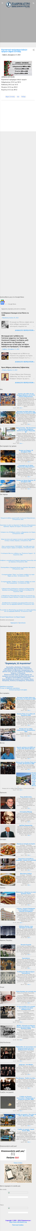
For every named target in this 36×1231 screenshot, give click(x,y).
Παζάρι (23, 96)
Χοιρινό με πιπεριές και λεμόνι (26, 843)
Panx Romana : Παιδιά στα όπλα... (26, 1078)
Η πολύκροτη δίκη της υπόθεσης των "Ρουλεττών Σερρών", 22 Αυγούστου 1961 (18, 554)
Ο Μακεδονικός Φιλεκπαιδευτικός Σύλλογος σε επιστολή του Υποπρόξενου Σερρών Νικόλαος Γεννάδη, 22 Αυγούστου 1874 (18, 596)
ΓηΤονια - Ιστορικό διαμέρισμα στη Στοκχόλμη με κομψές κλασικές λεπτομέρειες (26, 910)
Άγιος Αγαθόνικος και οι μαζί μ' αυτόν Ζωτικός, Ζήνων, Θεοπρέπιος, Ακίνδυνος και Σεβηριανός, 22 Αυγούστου (18, 679)
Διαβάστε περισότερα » (25, 330)
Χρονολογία (22, 623)
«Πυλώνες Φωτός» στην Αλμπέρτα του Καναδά (26, 927)
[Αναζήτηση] (34, 3)
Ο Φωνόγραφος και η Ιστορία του (26, 991)
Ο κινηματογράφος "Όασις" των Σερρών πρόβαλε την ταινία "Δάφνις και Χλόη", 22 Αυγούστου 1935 (18, 575)
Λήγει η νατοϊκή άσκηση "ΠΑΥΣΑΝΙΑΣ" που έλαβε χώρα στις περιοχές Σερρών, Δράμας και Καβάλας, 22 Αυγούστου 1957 (18, 547)
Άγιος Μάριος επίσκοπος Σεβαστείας (15, 367)
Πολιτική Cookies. (18, 1225)
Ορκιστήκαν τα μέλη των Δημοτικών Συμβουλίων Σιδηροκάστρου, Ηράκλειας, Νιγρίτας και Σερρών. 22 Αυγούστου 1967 (18, 525)
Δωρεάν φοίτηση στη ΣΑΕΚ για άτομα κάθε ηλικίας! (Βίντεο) (26, 748)
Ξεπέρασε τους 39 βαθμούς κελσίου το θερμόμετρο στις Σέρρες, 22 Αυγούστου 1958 (18, 532)
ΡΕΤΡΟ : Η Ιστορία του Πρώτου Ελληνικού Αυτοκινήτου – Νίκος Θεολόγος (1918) (26, 1027)
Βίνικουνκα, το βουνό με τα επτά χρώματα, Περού (26, 892)
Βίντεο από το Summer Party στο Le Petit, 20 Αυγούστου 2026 (26, 762)
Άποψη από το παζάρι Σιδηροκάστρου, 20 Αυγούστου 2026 (26, 730)
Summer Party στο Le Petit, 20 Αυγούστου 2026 (26, 714)
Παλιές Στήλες (18, 1163)
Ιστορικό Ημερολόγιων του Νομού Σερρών (12, 617)
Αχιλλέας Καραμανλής (25, 825)
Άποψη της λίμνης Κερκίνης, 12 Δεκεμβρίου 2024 (26, 481)
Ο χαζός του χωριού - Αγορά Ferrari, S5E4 (26, 1130)
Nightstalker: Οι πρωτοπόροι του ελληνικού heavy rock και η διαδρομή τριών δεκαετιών (26, 1048)
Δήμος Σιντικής (10, 96)
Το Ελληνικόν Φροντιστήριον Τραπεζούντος (26, 972)
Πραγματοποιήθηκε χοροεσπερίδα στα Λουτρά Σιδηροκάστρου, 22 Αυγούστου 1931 (18, 518)
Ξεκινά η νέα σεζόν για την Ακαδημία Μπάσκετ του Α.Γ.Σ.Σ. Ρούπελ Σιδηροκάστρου (26, 395)
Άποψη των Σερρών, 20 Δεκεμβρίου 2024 (26, 451)
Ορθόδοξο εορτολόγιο (6, 686)
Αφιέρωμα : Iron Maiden (26, 1064)
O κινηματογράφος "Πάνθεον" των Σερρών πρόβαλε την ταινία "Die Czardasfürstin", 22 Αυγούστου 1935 (18, 582)
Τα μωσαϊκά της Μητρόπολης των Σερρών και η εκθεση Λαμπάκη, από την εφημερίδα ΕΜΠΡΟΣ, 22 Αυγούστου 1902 (18, 610)
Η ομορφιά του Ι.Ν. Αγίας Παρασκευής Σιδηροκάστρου (25, 466)
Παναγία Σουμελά (26, 944)
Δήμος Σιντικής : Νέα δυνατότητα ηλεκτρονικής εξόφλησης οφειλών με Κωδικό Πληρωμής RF (26, 430)
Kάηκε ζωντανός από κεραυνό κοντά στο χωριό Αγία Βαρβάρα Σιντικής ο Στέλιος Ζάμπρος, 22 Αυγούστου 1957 (18, 539)
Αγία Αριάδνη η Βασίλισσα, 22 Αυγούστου (18, 667)
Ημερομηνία (14, 623)
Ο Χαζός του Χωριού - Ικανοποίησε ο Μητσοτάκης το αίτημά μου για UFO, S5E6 (26, 1098)
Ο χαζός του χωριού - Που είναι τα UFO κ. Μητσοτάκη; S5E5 (26, 1115)
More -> (21, 407)
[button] (34, 50)
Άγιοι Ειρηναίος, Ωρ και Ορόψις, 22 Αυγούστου (18, 668)
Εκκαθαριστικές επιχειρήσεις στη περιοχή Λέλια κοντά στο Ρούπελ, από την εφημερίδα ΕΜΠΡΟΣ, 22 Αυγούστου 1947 (18, 603)
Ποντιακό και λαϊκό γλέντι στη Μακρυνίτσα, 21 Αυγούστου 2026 (26, 412)
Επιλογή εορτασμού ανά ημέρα (18, 690)
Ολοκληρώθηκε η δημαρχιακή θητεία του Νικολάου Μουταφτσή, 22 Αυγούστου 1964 (18, 568)
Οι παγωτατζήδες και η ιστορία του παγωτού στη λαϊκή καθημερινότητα (26, 1008)
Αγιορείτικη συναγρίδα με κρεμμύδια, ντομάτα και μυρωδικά (26, 859)
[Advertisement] (18, 28)
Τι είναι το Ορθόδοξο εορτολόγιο (10, 688)
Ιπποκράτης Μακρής (26, 812)
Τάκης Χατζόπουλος (26, 797)
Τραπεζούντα (26, 958)
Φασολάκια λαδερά (26, 873)
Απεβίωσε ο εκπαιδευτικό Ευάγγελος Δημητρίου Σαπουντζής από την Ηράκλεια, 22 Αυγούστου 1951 (18, 561)
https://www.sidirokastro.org (18, 1222)
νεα (18, 96)
